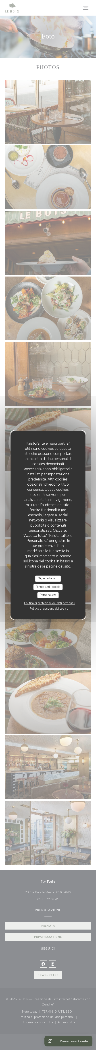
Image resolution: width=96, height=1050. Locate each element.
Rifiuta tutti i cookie (48, 587)
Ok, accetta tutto (48, 578)
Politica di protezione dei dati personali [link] (49, 603)
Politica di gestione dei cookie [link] (48, 609)
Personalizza (48, 595)
